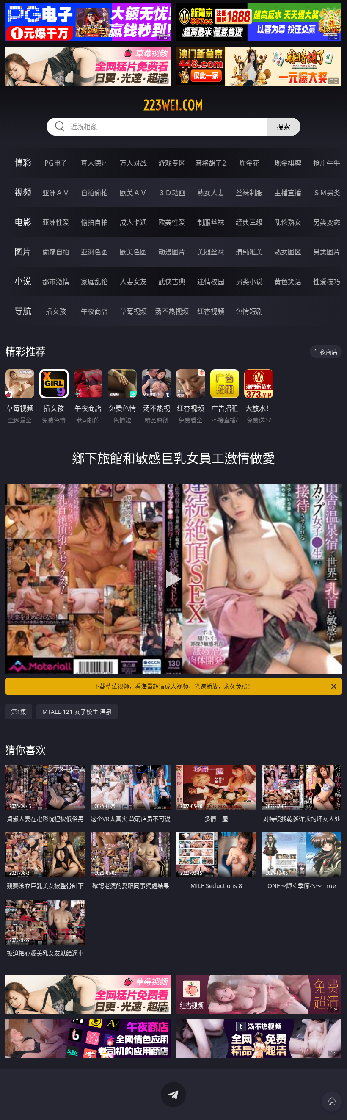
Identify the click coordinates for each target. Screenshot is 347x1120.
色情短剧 (249, 311)
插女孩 (56, 311)
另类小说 (249, 281)
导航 (22, 311)
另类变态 (326, 222)
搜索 (283, 126)
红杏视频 (210, 311)
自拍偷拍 (94, 192)
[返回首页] (332, 1101)
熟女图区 (287, 252)
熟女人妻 (210, 192)
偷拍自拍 (94, 222)
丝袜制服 (249, 192)
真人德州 (94, 163)
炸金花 (249, 163)
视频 (22, 192)
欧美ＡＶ (133, 192)
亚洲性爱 (55, 222)
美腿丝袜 (210, 252)
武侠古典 (171, 281)
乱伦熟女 (287, 222)
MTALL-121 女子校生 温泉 (77, 712)
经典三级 (249, 222)
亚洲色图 (94, 252)
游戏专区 (171, 163)
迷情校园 (210, 281)
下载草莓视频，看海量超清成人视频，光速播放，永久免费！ (173, 686)
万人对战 (133, 163)
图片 (22, 251)
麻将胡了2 (210, 163)
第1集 (18, 712)
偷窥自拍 (55, 252)
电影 (22, 222)
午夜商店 (94, 311)
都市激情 (55, 281)
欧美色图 (133, 252)
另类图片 (326, 252)
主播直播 (287, 192)
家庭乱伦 (94, 281)
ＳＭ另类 (326, 192)
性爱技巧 (326, 281)
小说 (22, 281)
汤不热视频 (172, 311)
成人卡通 (133, 222)
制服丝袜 (210, 222)
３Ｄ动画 (171, 192)
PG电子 (55, 163)
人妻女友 (133, 281)
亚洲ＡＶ (55, 192)
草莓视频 (133, 311)
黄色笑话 (287, 281)
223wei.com (173, 105)
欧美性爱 (171, 222)
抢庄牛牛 (326, 163)
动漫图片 (171, 252)
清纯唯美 (249, 252)
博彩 (22, 163)
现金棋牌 (287, 163)
